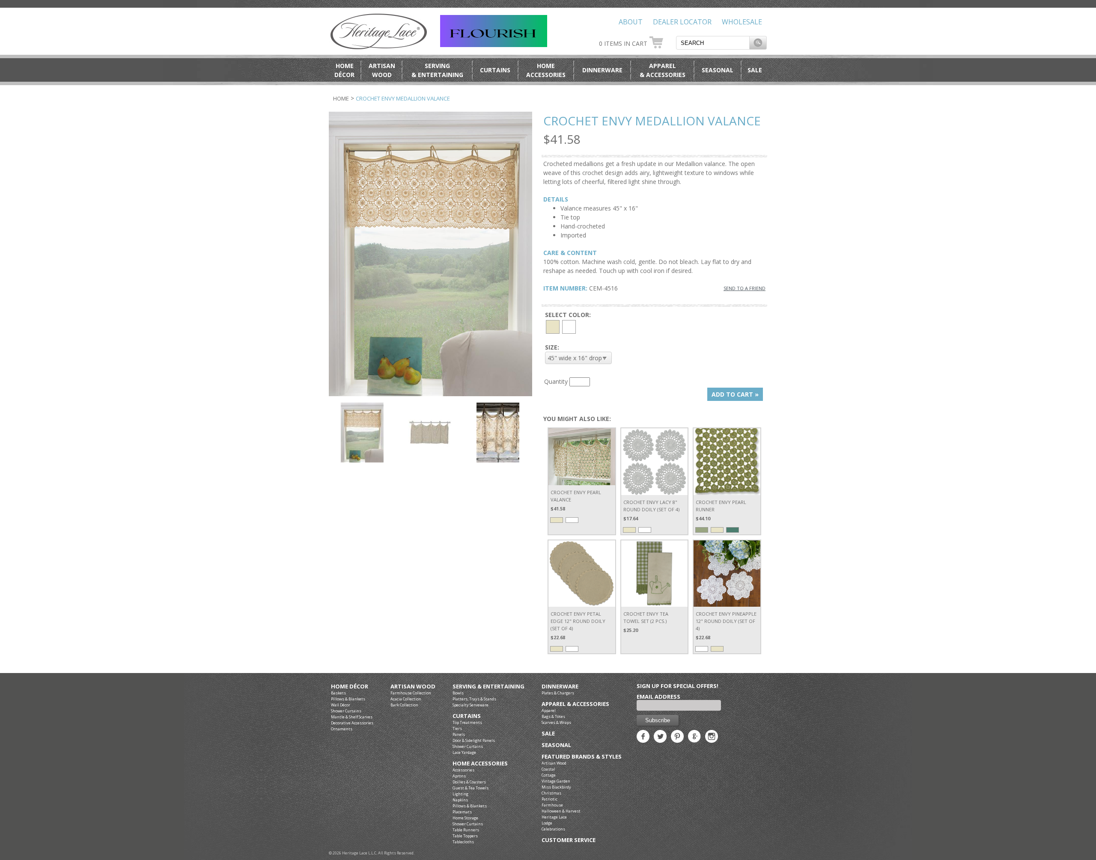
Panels (459, 734)
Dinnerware (602, 70)
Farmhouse (552, 805)
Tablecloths (463, 842)
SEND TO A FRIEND (744, 288)
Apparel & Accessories (575, 704)
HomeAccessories (546, 70)
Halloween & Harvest (561, 811)
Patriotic (549, 799)
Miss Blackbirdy (556, 787)
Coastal (548, 769)
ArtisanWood (382, 70)
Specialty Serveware (470, 705)
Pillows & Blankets (348, 699)
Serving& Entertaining (437, 70)
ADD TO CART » (735, 394)
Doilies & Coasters (469, 782)
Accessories (463, 770)
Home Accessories (480, 763)
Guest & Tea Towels (470, 788)
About (631, 22)
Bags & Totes (553, 716)
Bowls (458, 693)
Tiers (457, 728)
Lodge (547, 823)
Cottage (549, 775)
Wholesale (742, 22)
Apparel (549, 710)
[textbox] (713, 43)
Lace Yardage (464, 752)
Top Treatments (467, 722)
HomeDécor (344, 70)
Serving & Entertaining (488, 686)
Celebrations (553, 829)
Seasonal (717, 70)
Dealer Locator (682, 22)
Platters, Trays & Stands (474, 699)
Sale (755, 70)
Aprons (459, 776)
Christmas (551, 793)
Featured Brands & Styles (582, 756)
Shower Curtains (346, 711)
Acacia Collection (405, 699)
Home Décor (349, 686)
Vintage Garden (556, 781)
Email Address (658, 696)
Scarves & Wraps (556, 722)
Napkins (460, 800)
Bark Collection (404, 705)
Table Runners (466, 830)
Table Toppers (465, 836)
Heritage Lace (554, 817)
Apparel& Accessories (662, 70)
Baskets (338, 693)
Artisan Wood (412, 686)
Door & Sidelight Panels (474, 740)
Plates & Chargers (558, 693)
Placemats (462, 812)
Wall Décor (340, 705)
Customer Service (569, 840)
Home (341, 98)
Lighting (460, 794)
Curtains (495, 70)
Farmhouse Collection (410, 693)
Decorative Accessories (352, 723)
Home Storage (465, 818)
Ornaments (341, 729)
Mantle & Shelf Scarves (351, 717)
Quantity (556, 381)
